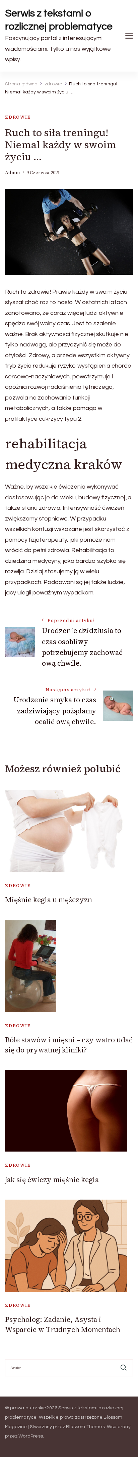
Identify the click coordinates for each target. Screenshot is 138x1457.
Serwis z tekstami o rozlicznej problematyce (59, 20)
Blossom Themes (85, 1426)
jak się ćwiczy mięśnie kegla (52, 1179)
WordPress (30, 1436)
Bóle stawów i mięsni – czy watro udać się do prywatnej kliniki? (69, 1044)
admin (12, 172)
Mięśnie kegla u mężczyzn (48, 900)
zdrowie (18, 117)
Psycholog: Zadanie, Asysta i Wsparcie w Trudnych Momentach (62, 1324)
